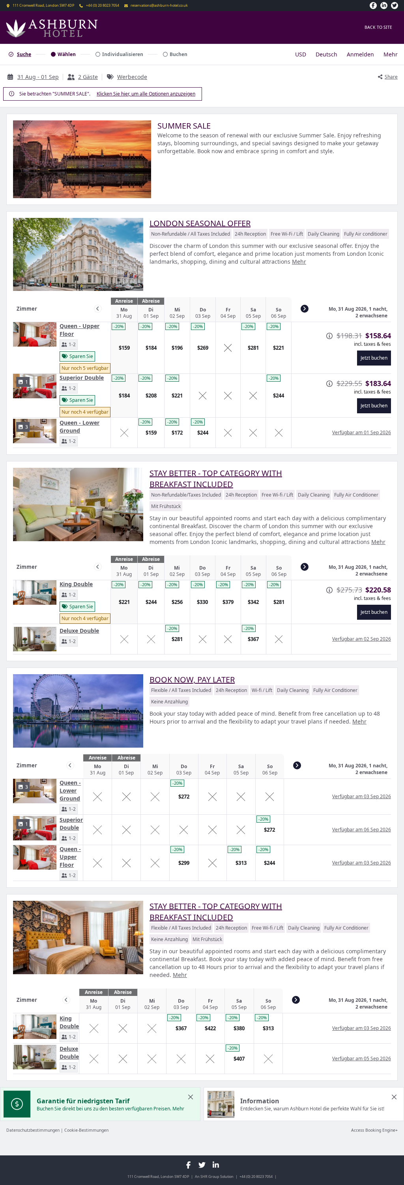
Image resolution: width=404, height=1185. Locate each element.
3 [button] (26, 427)
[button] (69, 344)
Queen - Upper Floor (79, 330)
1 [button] (26, 382)
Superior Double (82, 377)
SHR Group (209, 1176)
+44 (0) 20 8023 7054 (102, 5)
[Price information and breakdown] (329, 336)
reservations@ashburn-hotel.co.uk (159, 5)
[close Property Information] (394, 1097)
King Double (76, 584)
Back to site (378, 27)
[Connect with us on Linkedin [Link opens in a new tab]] (383, 5)
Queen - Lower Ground (79, 426)
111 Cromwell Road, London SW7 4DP (43, 5)
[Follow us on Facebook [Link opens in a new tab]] (373, 5)
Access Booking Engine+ (374, 1130)
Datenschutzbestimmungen (33, 1130)
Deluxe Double (79, 630)
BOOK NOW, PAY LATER (192, 679)
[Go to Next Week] (304, 308)
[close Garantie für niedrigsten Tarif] (190, 1097)
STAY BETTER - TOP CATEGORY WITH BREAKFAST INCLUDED (216, 478)
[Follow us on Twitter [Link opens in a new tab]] (394, 5)
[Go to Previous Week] (97, 308)
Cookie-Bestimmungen (86, 1130)
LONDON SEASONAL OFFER (200, 223)
